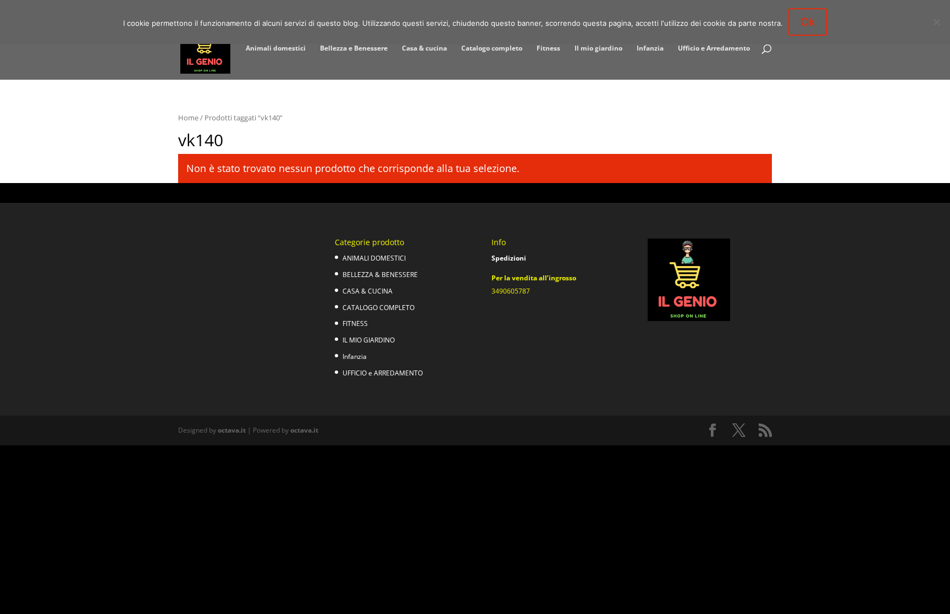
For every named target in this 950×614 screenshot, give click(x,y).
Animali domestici (276, 49)
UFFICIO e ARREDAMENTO (383, 373)
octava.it (232, 430)
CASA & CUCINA (368, 291)
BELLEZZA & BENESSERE (380, 274)
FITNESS (355, 323)
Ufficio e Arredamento (714, 49)
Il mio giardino (598, 49)
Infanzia (650, 49)
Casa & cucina (424, 49)
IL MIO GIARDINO (369, 340)
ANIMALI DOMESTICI (374, 258)
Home (188, 118)
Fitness (548, 49)
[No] (936, 21)
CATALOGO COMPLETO (379, 307)
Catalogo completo (491, 49)
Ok (807, 22)
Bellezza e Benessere (354, 49)
